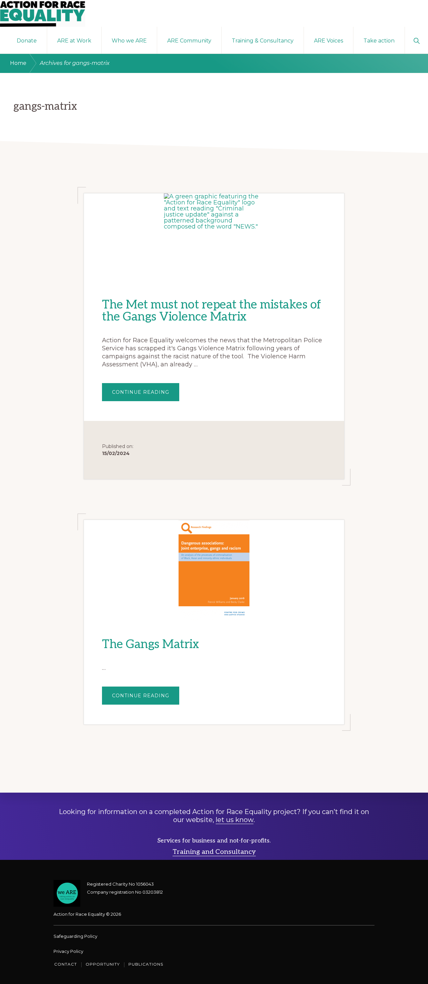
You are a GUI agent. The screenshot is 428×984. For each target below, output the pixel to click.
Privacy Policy (68, 951)
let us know (234, 820)
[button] (416, 40)
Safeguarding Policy (75, 936)
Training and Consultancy (214, 852)
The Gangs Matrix (150, 644)
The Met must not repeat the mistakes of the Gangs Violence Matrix (211, 310)
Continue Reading (145, 389)
